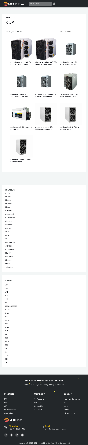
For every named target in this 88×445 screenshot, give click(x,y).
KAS (6, 331)
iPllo (6, 239)
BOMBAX (8, 204)
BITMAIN (8, 196)
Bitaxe (7, 207)
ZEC (6, 363)
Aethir (7, 193)
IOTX (7, 327)
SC (6, 352)
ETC (6, 317)
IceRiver (8, 228)
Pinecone (8, 260)
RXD (6, 345)
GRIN (7, 320)
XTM (6, 356)
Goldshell (8, 225)
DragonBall (9, 214)
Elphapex (8, 221)
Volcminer (9, 267)
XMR (6, 359)
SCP (6, 348)
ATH (6, 292)
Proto (7, 264)
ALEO (7, 288)
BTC (6, 295)
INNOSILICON (10, 242)
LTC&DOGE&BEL (11, 306)
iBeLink (7, 232)
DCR (7, 313)
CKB (6, 299)
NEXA (7, 341)
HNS (6, 324)
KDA (6, 334)
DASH (7, 310)
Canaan (8, 211)
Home (8, 17)
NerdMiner (9, 256)
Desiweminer (10, 218)
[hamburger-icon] (22, 3)
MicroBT (8, 253)
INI (6, 303)
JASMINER (8, 246)
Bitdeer (8, 200)
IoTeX (7, 235)
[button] (55, 429)
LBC (6, 338)
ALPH (7, 285)
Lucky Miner (9, 249)
